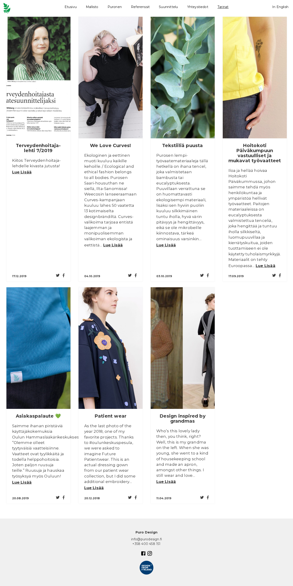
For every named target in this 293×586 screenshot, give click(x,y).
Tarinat (222, 7)
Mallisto (92, 7)
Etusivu (71, 7)
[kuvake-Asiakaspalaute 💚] (38, 348)
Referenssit (140, 7)
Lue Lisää (22, 172)
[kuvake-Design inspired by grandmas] (183, 348)
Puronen (115, 7)
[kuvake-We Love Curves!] (111, 77)
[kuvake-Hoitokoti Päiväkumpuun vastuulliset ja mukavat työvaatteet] (255, 77)
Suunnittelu (168, 7)
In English (280, 7)
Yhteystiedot (197, 7)
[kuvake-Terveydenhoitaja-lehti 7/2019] (38, 77)
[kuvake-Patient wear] (111, 348)
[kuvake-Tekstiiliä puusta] (183, 77)
